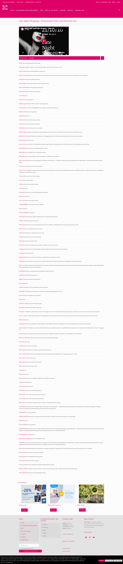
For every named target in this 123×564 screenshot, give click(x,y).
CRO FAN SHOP (23, 472)
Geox (20, 188)
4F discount (22, 505)
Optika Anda (23, 257)
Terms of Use (67, 551)
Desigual (21, 261)
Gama (21, 124)
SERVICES (23, 537)
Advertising (104, 2)
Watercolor (22, 91)
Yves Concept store (24, 354)
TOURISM (23, 534)
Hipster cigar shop (24, 103)
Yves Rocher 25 (23, 107)
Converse (21, 233)
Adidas (21, 220)
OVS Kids (21, 390)
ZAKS (20, 442)
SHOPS (22, 522)
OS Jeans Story (23, 120)
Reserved (21, 152)
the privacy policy (29, 548)
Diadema (22, 79)
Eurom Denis (23, 333)
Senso (21, 63)
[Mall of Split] (5, 10)
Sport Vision (22, 160)
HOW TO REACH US (68, 534)
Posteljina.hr (23, 128)
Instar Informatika (24, 87)
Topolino (21, 382)
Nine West (22, 224)
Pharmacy (22, 67)
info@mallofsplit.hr (29, 2)
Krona (21, 144)
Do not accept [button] (109, 560)
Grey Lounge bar (24, 328)
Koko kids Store (23, 394)
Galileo (21, 184)
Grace (20, 200)
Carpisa (21, 249)
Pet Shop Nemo (23, 434)
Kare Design (22, 83)
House (21, 374)
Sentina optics (23, 132)
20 (19, 341)
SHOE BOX (22, 412)
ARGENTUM (22, 428)
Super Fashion (23, 140)
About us (98, 2)
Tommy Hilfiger (23, 204)
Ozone (21, 245)
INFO (22, 528)
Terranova (22, 166)
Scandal (21, 116)
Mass (20, 448)
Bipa (20, 402)
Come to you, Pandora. (26, 170)
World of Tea (23, 99)
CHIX (20, 420)
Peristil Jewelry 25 (24, 148)
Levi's (20, 315)
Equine (21, 71)
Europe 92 (22, 311)
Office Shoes (22, 156)
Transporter (22, 253)
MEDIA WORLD (23, 468)
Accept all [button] (101, 560)
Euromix (21, 456)
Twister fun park (24, 287)
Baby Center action (54, 505)
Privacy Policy (67, 548)
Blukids (21, 111)
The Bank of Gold (24, 291)
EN (38, 2)
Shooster (21, 307)
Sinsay (21, 319)
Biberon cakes (23, 337)
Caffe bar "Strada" (24, 303)
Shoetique (22, 241)
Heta (20, 265)
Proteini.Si (22, 378)
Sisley (20, 366)
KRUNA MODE (23, 416)
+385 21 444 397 (20, 2)
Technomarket (23, 406)
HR (36, 2)
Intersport (22, 323)
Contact (118, 2)
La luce (21, 295)
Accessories (22, 386)
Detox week (80, 505)
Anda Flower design (24, 438)
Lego (20, 283)
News (109, 2)
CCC (20, 95)
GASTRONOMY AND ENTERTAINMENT (29, 525)
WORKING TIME (24, 539)
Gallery (113, 2)
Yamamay (22, 192)
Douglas (21, 237)
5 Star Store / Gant (24, 358)
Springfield (22, 271)
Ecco (20, 180)
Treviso (21, 176)
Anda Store (22, 216)
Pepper (21, 279)
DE (40, 2)
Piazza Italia (22, 452)
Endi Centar (22, 350)
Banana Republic (24, 212)
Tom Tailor (22, 460)
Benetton (22, 362)
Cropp (21, 370)
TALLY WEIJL (22, 424)
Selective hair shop (24, 136)
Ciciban (21, 346)
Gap (20, 208)
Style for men (23, 75)
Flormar (21, 196)
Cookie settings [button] (118, 560)
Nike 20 (21, 228)
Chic (20, 299)
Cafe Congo (22, 398)
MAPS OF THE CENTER (25, 531)
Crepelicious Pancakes (25, 275)
